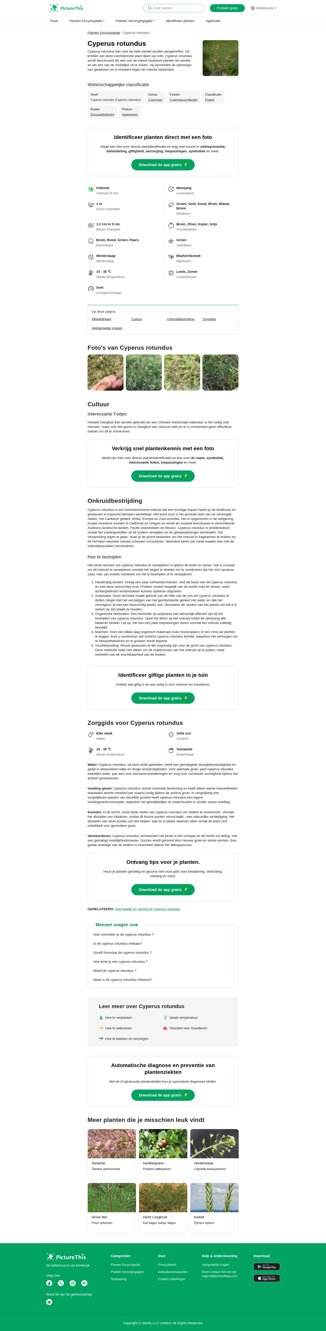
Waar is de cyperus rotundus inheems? (122, 980)
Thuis (54, 21)
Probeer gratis (227, 8)
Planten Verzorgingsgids (127, 1271)
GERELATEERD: (134, 909)
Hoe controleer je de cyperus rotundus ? (123, 934)
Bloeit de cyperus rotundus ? (114, 971)
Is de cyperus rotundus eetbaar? (117, 943)
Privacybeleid (167, 1264)
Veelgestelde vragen (215, 1264)
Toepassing (118, 1279)
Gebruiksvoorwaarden (173, 1271)
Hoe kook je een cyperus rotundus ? (120, 962)
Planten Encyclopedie (104, 33)
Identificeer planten (180, 21)
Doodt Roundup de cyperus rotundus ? (122, 953)
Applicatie (213, 21)
